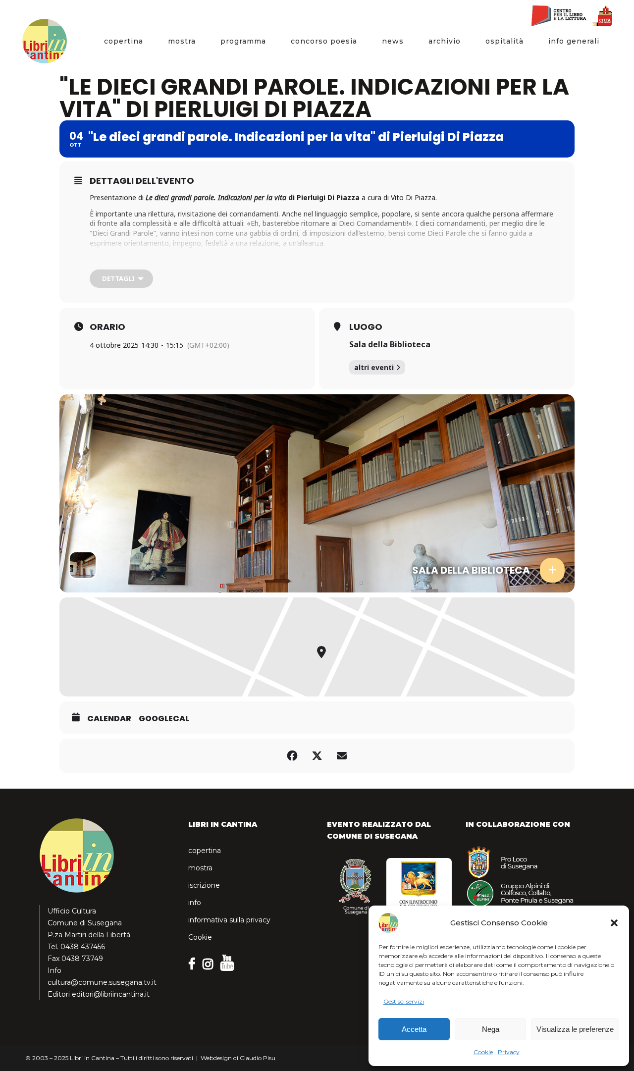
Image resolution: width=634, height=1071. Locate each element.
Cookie (483, 1052)
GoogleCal (164, 719)
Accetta (414, 1029)
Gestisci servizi (403, 1001)
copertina (204, 850)
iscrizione (204, 885)
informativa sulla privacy (229, 919)
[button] (614, 923)
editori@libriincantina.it (111, 994)
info (194, 902)
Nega (490, 1029)
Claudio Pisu (257, 1058)
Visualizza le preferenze (575, 1029)
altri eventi (374, 367)
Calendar (109, 719)
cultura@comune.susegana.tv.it (102, 982)
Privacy (509, 1052)
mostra (200, 867)
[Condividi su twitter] (317, 756)
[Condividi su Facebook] (292, 756)
